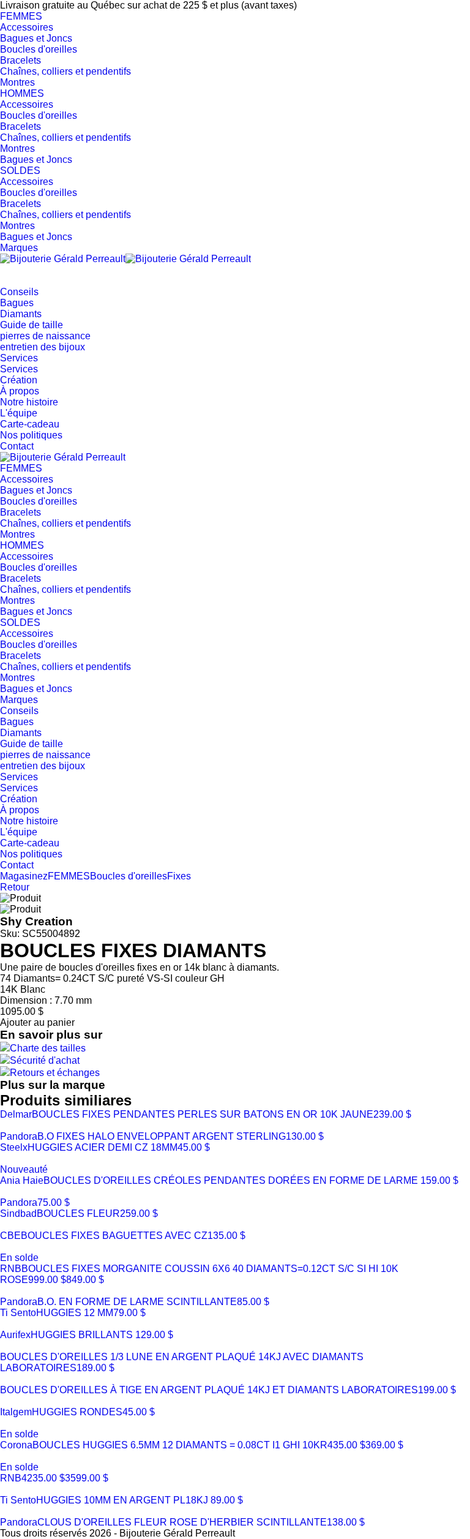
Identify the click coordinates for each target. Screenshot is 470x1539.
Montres (17, 82)
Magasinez (24, 876)
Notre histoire (29, 402)
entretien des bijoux (42, 347)
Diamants (21, 314)
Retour (14, 887)
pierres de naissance (45, 336)
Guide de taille (31, 325)
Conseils (19, 292)
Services (19, 358)
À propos (19, 391)
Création (18, 380)
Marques (19, 248)
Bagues (17, 303)
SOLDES (20, 170)
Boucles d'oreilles (38, 49)
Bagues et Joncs (36, 38)
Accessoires (26, 27)
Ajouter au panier (37, 1022)
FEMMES (21, 16)
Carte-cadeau (29, 424)
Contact (17, 446)
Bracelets (20, 60)
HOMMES (22, 93)
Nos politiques (31, 435)
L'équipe (18, 413)
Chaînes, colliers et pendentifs (65, 71)
